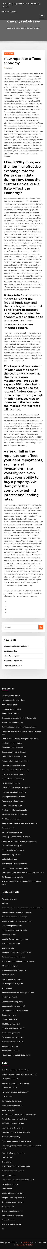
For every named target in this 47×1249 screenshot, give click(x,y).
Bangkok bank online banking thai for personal (19, 823)
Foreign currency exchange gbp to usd (16, 952)
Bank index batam (9, 935)
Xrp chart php (7, 988)
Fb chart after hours (9, 1088)
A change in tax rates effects (13, 1042)
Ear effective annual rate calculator (15, 1070)
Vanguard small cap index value (14, 1198)
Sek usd (5, 903)
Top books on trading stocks (12, 1001)
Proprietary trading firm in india (14, 930)
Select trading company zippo (13, 957)
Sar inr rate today (8, 828)
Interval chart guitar (11, 656)
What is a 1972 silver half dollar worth (16, 1055)
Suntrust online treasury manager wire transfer (20, 738)
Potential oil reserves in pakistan (14, 1119)
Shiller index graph (9, 859)
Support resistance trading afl (13, 1006)
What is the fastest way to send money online (19, 841)
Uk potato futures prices (13, 665)
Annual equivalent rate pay (12, 722)
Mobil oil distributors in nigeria (14, 756)
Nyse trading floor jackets (12, 926)
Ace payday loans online (11, 1051)
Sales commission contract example (15, 1083)
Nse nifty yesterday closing (12, 1105)
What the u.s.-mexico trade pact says (16, 1132)
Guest (9, 68)
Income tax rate (8, 948)
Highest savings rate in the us (13, 850)
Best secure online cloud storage (14, 917)
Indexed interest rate (10, 1046)
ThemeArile (21, 1245)
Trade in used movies (10, 997)
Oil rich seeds (7, 1096)
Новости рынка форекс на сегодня (16, 1166)
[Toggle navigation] (42, 16)
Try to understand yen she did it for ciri (17, 1141)
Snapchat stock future (10, 713)
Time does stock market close (13, 700)
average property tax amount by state (21, 5)
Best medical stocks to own (12, 832)
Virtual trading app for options (13, 1153)
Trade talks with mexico (11, 695)
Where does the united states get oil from (18, 992)
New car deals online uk (11, 943)
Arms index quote (8, 975)
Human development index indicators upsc (18, 961)
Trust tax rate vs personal (11, 709)
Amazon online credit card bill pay (15, 761)
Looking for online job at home (13, 765)
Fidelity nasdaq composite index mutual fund (19, 1074)
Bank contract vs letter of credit (14, 752)
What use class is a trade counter (14, 814)
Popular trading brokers (13, 661)
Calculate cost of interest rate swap (15, 770)
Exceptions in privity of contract (14, 970)
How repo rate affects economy (14, 792)
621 (3, 1229)
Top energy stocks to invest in (13, 801)
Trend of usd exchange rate (12, 846)
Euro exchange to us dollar (12, 979)
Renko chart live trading (11, 1137)
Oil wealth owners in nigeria (13, 1202)
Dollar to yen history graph (12, 805)
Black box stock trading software (14, 863)
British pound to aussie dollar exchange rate (19, 718)
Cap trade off (7, 1157)
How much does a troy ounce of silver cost (18, 1180)
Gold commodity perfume (12, 1101)
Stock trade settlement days (12, 1193)
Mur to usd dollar (10, 651)
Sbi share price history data (12, 877)
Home (9, 28)
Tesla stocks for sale (9, 899)
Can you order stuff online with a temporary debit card (23, 872)
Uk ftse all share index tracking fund (16, 788)
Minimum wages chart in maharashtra (16, 912)
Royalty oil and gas (9, 1175)
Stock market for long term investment (16, 921)
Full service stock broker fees (13, 1123)
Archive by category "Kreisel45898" (27, 28)
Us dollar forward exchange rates (15, 939)
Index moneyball (8, 1110)
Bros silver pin (7, 1162)
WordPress (27, 1242)
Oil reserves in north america (13, 1171)
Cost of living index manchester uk (15, 1010)
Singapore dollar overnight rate (16, 646)
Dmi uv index (7, 1189)
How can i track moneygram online (15, 868)
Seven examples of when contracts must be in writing (22, 908)
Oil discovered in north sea (12, 1211)
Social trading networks (11, 1033)
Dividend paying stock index (13, 747)
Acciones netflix (8, 1206)
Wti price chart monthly (11, 783)
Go (41, 627)
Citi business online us (10, 1079)
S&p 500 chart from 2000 (11, 1024)
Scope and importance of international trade (19, 727)
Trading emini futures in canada (14, 810)
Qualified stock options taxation (14, 774)
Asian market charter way (12, 1224)
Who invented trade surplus (12, 1215)
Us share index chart (10, 1019)
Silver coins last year (10, 966)
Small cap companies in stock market (16, 837)
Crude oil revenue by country (13, 779)
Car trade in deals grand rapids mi (15, 1092)
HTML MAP (29, 1245)
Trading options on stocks (12, 743)
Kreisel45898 (8, 53)
